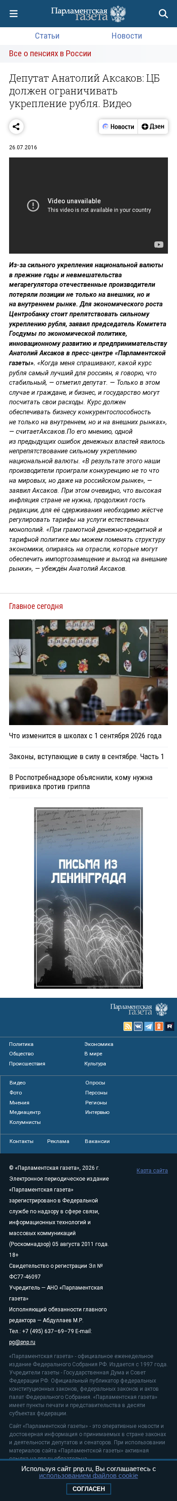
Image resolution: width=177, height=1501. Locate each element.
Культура (95, 1063)
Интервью (97, 1112)
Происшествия (27, 1063)
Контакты (22, 1141)
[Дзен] (153, 126)
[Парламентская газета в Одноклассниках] (159, 1026)
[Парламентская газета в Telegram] (148, 1026)
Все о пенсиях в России (50, 53)
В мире (93, 1053)
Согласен (89, 1489)
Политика (21, 1044)
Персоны (96, 1092)
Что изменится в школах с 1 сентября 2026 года (85, 735)
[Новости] (118, 126)
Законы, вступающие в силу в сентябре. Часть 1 (86, 756)
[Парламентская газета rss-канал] (128, 1026)
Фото (16, 1092)
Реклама (58, 1141)
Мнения (20, 1102)
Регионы (96, 1102)
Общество (21, 1053)
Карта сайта (152, 1170)
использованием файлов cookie (88, 1475)
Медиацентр (25, 1112)
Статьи (47, 35)
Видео (17, 1082)
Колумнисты (25, 1122)
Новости (127, 35)
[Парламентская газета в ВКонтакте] (138, 1026)
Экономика (98, 1044)
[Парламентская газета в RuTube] (169, 1026)
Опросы (95, 1082)
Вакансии (97, 1141)
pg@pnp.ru (22, 1342)
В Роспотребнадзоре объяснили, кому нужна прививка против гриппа (80, 782)
